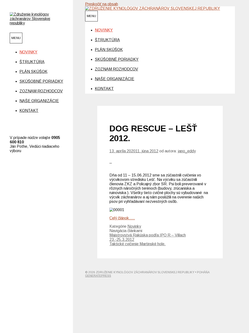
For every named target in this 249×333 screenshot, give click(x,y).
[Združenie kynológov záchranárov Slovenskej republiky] (36, 23)
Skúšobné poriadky (41, 81)
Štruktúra (31, 62)
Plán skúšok (33, 71)
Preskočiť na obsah (101, 4)
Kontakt (28, 110)
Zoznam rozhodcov (41, 91)
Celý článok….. (122, 218)
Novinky (28, 52)
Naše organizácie (39, 101)
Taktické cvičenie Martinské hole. (137, 244)
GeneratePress (98, 275)
